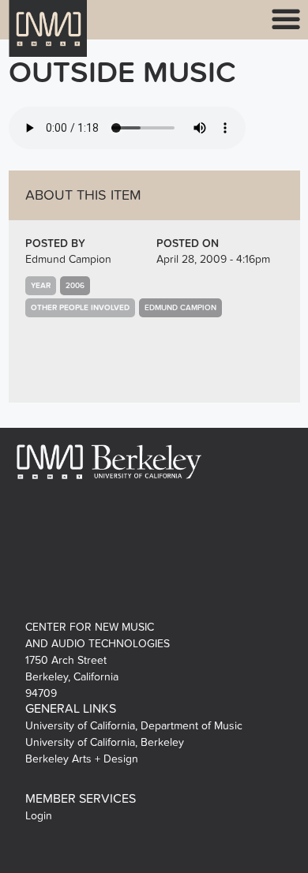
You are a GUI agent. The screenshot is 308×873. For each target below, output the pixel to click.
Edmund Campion (68, 259)
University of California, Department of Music (133, 725)
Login (38, 815)
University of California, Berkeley (104, 742)
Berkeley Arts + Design (81, 759)
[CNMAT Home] (48, 38)
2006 (75, 285)
